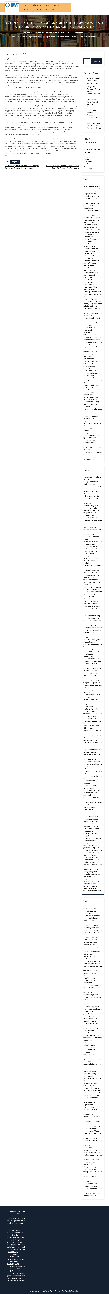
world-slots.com (89, 527)
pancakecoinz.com (91, 537)
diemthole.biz (89, 1031)
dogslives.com (89, 654)
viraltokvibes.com (90, 971)
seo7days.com (89, 1054)
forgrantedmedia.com (92, 942)
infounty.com (88, 363)
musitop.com (88, 419)
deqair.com (88, 387)
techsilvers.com (89, 390)
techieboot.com (90, 201)
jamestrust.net (89, 1014)
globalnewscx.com (91, 652)
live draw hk (88, 152)
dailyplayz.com (89, 836)
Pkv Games (37, 5)
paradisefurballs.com (91, 582)
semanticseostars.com (92, 601)
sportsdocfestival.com (92, 886)
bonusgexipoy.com (91, 826)
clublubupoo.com (90, 817)
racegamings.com (90, 872)
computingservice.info (92, 630)
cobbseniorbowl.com (92, 337)
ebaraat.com (88, 213)
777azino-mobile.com (92, 335)
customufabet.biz (90, 273)
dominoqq (87, 162)
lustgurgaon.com (90, 551)
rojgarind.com (89, 594)
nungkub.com (89, 433)
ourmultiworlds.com (91, 916)
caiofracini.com (89, 632)
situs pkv (20, 1237)
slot (21, 1230)
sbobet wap (13, 1252)
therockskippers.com (92, 1133)
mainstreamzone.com (92, 604)
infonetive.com (89, 1086)
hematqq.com (12, 1259)
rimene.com (88, 1100)
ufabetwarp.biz (89, 234)
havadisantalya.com (91, 196)
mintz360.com (89, 561)
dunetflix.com (89, 407)
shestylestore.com (90, 888)
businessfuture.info (91, 510)
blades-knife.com (90, 666)
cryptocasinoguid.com (92, 301)
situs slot (17, 1228)
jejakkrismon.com (90, 1028)
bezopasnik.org (89, 1074)
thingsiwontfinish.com (92, 891)
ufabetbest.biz (89, 268)
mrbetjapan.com (90, 1047)
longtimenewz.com (91, 852)
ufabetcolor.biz (89, 253)
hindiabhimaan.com (91, 1181)
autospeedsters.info (91, 680)
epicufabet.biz (89, 277)
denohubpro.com (90, 664)
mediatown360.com (91, 1153)
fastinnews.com (89, 841)
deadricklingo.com (90, 690)
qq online (87, 154)
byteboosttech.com (91, 218)
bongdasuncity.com (91, 575)
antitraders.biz (89, 328)
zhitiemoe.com (89, 430)
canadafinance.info (91, 1095)
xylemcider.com (89, 438)
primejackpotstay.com (92, 874)
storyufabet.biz (89, 275)
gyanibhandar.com (91, 232)
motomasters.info (90, 709)
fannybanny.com (90, 843)
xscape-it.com (89, 332)
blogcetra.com (89, 642)
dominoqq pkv (14, 1213)
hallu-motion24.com (91, 1131)
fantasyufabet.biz (90, 242)
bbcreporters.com (90, 299)
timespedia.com (90, 1026)
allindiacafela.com (90, 1138)
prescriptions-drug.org (92, 964)
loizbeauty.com (89, 1021)
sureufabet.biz (89, 270)
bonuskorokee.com (91, 824)
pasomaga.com (89, 445)
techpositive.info (90, 635)
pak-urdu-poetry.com (92, 640)
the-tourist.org (89, 988)
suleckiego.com (89, 1196)
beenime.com (89, 781)
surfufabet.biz (89, 265)
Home (26, 5)
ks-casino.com (89, 375)
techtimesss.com (90, 954)
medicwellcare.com (91, 726)
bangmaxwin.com (90, 1083)
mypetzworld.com (90, 361)
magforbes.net (89, 978)
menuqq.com (12, 1211)
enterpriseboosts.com (92, 997)
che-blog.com (89, 534)
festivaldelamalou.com (92, 930)
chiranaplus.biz (89, 1114)
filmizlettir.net (89, 913)
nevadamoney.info (90, 1098)
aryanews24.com (90, 330)
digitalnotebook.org (91, 570)
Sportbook (28, 10)
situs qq (13, 1218)
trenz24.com (88, 1016)
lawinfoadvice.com (90, 399)
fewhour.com (88, 597)
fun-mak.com (88, 788)
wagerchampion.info (91, 683)
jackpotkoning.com (91, 848)
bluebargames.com (91, 928)
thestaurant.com (90, 809)
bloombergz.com (90, 995)
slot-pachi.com (89, 577)
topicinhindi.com (90, 484)
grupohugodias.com (91, 385)
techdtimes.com (90, 198)
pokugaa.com (89, 876)
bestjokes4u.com (90, 549)
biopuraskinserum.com (92, 1090)
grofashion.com (89, 862)
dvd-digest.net (89, 1107)
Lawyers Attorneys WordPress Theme (45, 1291)
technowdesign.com (91, 340)
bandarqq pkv (12, 1254)
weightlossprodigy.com (92, 565)
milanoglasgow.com (91, 1126)
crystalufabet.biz (90, 280)
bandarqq (87, 164)
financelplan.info (90, 508)
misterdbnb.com (90, 793)
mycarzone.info (89, 711)
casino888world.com (91, 790)
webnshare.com (90, 608)
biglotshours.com (90, 225)
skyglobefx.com (89, 692)
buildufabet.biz (89, 289)
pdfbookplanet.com (91, 656)
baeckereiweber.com (92, 186)
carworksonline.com (91, 952)
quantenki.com (89, 718)
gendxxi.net (88, 707)
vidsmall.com (88, 728)
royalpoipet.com (90, 807)
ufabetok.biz (88, 282)
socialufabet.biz (89, 263)
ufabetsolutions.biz (91, 261)
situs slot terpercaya (91, 150)
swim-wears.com (90, 940)
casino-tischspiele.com (92, 1009)
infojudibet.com (89, 513)
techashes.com (89, 191)
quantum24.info (89, 716)
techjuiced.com (89, 215)
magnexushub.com (91, 220)
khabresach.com (90, 1184)
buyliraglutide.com (90, 227)
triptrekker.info (89, 704)
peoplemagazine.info (92, 189)
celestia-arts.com (90, 923)
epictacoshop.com (91, 1088)
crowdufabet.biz (90, 287)
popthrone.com (89, 525)
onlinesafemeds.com (91, 229)
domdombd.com (90, 833)
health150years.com (91, 961)
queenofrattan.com (91, 659)
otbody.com (88, 1011)
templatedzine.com (91, 397)
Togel (39, 10)
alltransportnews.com (92, 292)
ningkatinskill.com (90, 392)
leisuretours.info (89, 623)
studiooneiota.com (91, 671)
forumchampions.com (92, 925)
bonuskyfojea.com (90, 821)
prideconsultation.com (92, 541)
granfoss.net (88, 1136)
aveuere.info (88, 585)
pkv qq (22, 1211)
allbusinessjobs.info (91, 496)
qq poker (11, 1269)
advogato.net (88, 990)
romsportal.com (90, 884)
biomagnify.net (89, 459)
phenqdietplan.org (91, 402)
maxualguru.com (90, 573)
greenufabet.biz (89, 251)
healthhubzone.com (91, 210)
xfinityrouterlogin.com (92, 1167)
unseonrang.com (90, 637)
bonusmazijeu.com (91, 819)
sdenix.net (87, 983)
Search (87, 55)
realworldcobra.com (91, 675)
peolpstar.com (89, 944)
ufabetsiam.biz (89, 244)
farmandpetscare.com (92, 628)
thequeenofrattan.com (92, 661)
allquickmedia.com (91, 1035)
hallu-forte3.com (90, 1129)
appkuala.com (89, 1052)
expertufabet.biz (90, 239)
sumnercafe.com (90, 404)
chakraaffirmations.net (92, 546)
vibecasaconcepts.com (92, 714)
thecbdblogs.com (90, 1186)
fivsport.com (88, 395)
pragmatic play (13, 1230)
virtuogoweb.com (90, 222)
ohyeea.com (88, 428)
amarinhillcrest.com (91, 985)
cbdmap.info (88, 515)
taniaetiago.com (90, 440)
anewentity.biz (89, 1050)
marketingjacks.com (91, 1169)
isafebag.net (88, 992)
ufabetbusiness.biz (90, 249)
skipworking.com (90, 1019)
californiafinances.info (92, 1093)
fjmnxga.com (88, 1076)
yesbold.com (88, 208)
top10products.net (90, 498)
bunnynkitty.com (90, 1071)
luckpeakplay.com (90, 857)
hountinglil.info (89, 544)
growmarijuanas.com (91, 606)
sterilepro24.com (90, 740)
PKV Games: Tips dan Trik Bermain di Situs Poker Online (46, 32)
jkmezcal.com (89, 795)
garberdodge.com (90, 937)
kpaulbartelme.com (91, 762)
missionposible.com (91, 1160)
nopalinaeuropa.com (91, 457)
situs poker (87, 157)
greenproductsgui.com (92, 589)
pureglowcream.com (92, 1057)
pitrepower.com (90, 1150)
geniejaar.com (89, 553)
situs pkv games (13, 1221)
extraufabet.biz (89, 256)
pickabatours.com (90, 501)
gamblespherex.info (91, 695)
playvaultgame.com (91, 879)
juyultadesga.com (90, 354)
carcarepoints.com (91, 378)
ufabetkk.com (89, 1033)
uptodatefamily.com (91, 416)
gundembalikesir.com (92, 203)
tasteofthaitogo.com (91, 1069)
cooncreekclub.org (91, 918)
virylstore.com (89, 956)
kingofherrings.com (91, 1045)
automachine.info (90, 678)
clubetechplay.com (91, 831)
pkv (84, 166)
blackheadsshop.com (92, 754)
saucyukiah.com (89, 909)
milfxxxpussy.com (90, 414)
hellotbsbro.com (90, 625)
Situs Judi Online (52, 10)
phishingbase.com (90, 869)
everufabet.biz (89, 285)
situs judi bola (12, 1225)
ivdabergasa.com (90, 352)
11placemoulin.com (91, 558)
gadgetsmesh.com (91, 618)
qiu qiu (86, 159)
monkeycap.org (89, 980)
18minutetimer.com (91, 599)
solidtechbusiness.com (92, 742)
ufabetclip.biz (88, 237)
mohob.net (88, 563)
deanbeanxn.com (90, 518)
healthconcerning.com (92, 592)
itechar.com (88, 206)
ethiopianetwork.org (91, 616)
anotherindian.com (91, 435)
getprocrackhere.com (92, 838)
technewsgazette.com (92, 1038)
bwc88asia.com (89, 371)
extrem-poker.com (91, 373)
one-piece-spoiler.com (92, 668)
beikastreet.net (89, 911)
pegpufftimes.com (91, 921)
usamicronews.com (91, 860)
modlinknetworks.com (92, 850)
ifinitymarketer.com (91, 845)
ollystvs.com (88, 649)
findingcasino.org (90, 673)
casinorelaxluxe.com (91, 829)
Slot (47, 5)
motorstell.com (89, 959)
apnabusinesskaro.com (92, 1193)
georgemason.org (90, 482)
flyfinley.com (88, 539)
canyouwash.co (89, 194)
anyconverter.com (90, 1023)
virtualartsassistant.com (92, 769)
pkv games (15, 162)
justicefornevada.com (92, 620)
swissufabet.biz (89, 246)
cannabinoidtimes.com (92, 587)
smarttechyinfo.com (91, 568)
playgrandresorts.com (92, 881)
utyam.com (88, 421)
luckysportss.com (90, 855)
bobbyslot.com (89, 556)
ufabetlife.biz (88, 258)
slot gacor (17, 1273)
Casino (56, 5)
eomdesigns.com (90, 702)
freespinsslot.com (90, 580)
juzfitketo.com (89, 442)
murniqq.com (12, 1257)
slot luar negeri (17, 1223)
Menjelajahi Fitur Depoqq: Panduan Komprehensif (94, 80)
